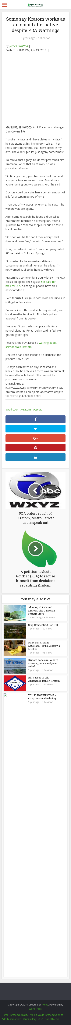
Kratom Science (54, 1014)
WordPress (35, 1008)
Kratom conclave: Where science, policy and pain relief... (43, 663)
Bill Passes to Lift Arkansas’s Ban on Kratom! (44, 679)
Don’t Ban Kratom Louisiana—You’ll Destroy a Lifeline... (44, 646)
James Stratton (18, 46)
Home (5, 1014)
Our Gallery (30, 1019)
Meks (45, 1004)
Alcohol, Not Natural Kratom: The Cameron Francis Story (41, 610)
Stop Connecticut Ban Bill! (43, 625)
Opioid (38, 409)
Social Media (52, 1019)
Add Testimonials (11, 1019)
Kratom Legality (19, 1014)
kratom (26, 409)
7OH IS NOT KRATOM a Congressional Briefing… (42, 696)
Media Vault (37, 1014)
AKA (40, 1019)
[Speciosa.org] (35, 4)
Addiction (13, 409)
